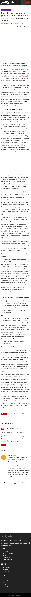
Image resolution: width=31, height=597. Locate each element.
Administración (6, 10)
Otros (4, 582)
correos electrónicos (17, 69)
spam (25, 78)
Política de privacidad (7, 559)
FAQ (20, 280)
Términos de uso (6, 557)
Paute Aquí (5, 551)
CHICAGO (12, 429)
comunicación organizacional (16, 413)
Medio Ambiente (6, 580)
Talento (4, 584)
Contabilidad (6, 571)
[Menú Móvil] (28, 2)
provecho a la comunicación (15, 408)
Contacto (5, 555)
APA (3, 429)
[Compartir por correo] (28, 26)
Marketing (5, 578)
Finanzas (5, 577)
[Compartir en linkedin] (25, 26)
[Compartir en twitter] (21, 26)
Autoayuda (5, 569)
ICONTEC (18, 429)
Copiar (3, 445)
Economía (5, 573)
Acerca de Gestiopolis (8, 553)
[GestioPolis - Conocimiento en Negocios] (6, 536)
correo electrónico (7, 416)
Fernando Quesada (8, 23)
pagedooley (24, 482)
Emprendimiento (6, 575)
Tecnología (5, 586)
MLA (6, 429)
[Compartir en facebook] (18, 26)
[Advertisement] (15, 45)
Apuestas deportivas (8, 561)
